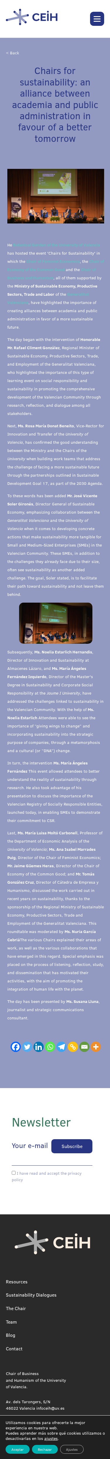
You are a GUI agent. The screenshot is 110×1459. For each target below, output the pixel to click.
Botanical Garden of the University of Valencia (56, 245)
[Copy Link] (73, 1047)
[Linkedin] (38, 1047)
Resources (17, 1281)
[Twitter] (27, 1047)
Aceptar (17, 1449)
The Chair (16, 1308)
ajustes (51, 1438)
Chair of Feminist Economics (53, 261)
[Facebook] (16, 1047)
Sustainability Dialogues (31, 1295)
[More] (96, 1047)
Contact (14, 1348)
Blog (10, 1335)
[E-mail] (84, 1047)
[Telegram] (61, 1047)
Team (11, 1322)
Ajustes (72, 1449)
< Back (12, 53)
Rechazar (45, 1449)
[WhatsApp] (50, 1047)
